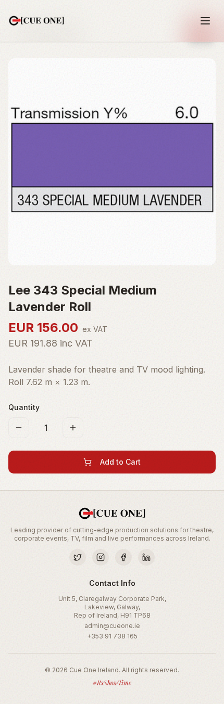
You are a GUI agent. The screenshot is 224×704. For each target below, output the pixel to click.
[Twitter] (77, 557)
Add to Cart (120, 461)
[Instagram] (100, 557)
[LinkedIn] (146, 557)
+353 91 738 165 (112, 636)
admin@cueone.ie (112, 626)
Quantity (24, 407)
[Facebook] (123, 557)
